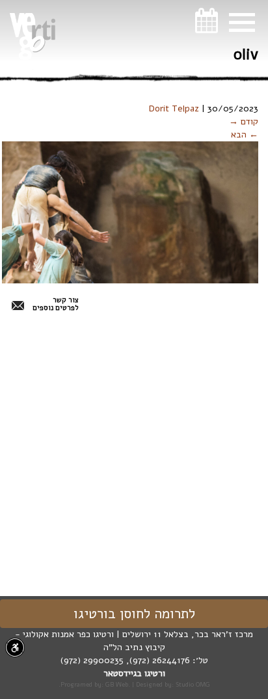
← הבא (244, 134)
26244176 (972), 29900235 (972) (125, 660)
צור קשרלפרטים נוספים (56, 304)
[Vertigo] (32, 36)
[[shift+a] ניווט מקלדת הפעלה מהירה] (15, 647)
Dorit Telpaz (174, 108)
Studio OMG (193, 684)
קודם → (243, 121)
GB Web (116, 684)
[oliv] (130, 212)
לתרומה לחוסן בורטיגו (134, 614)
